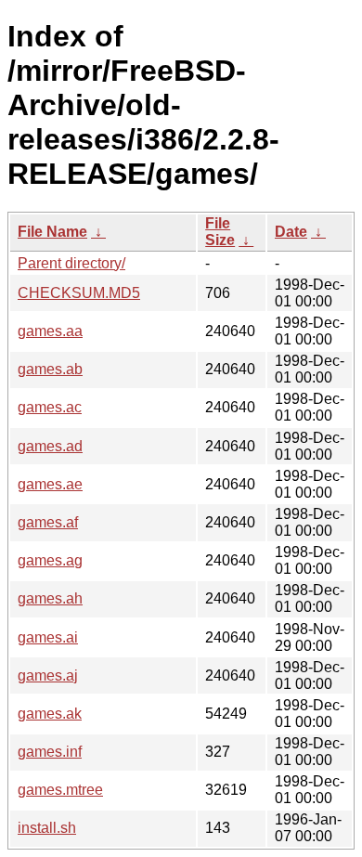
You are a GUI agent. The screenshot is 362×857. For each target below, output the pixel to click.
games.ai (48, 637)
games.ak (50, 713)
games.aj (48, 675)
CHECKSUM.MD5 (79, 293)
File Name (52, 232)
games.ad (50, 446)
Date (291, 232)
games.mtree (60, 790)
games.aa (50, 331)
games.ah (50, 598)
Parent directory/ (71, 263)
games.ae (50, 484)
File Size (220, 231)
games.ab (50, 369)
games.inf (50, 752)
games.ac (50, 407)
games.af (48, 522)
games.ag (50, 560)
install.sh (47, 828)
